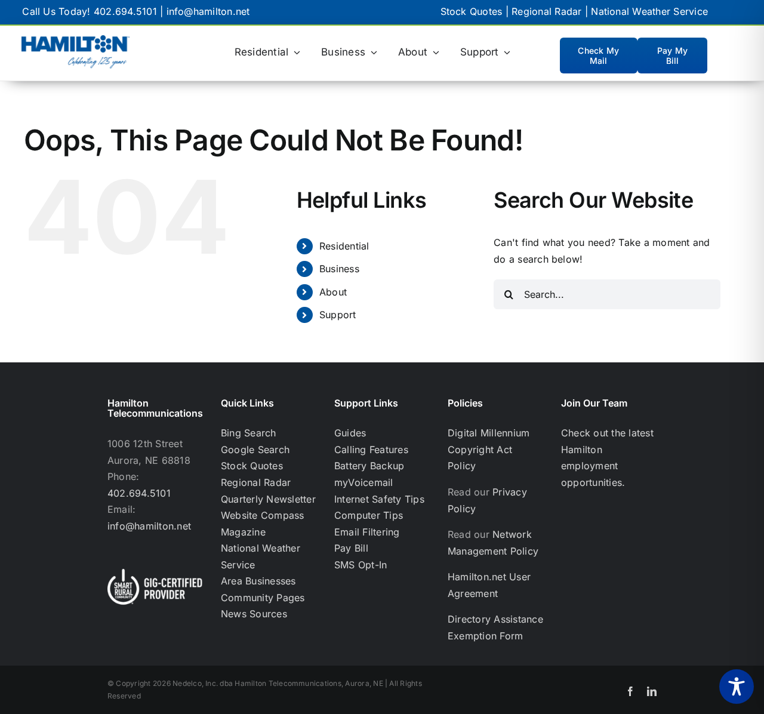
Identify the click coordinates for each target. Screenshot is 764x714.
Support (337, 315)
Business (339, 269)
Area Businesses (258, 581)
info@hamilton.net (208, 11)
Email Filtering (367, 532)
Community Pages (263, 598)
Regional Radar (546, 11)
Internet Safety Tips (379, 499)
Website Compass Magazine (262, 523)
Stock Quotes (471, 11)
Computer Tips (368, 515)
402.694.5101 (125, 11)
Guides (350, 433)
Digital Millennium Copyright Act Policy (488, 449)
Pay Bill (351, 548)
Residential (344, 246)
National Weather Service (649, 11)
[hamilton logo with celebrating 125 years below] (75, 40)
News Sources (254, 614)
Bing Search (248, 433)
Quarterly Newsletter (268, 499)
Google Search (255, 450)
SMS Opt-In (360, 565)
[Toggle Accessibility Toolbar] (736, 686)
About (333, 292)
